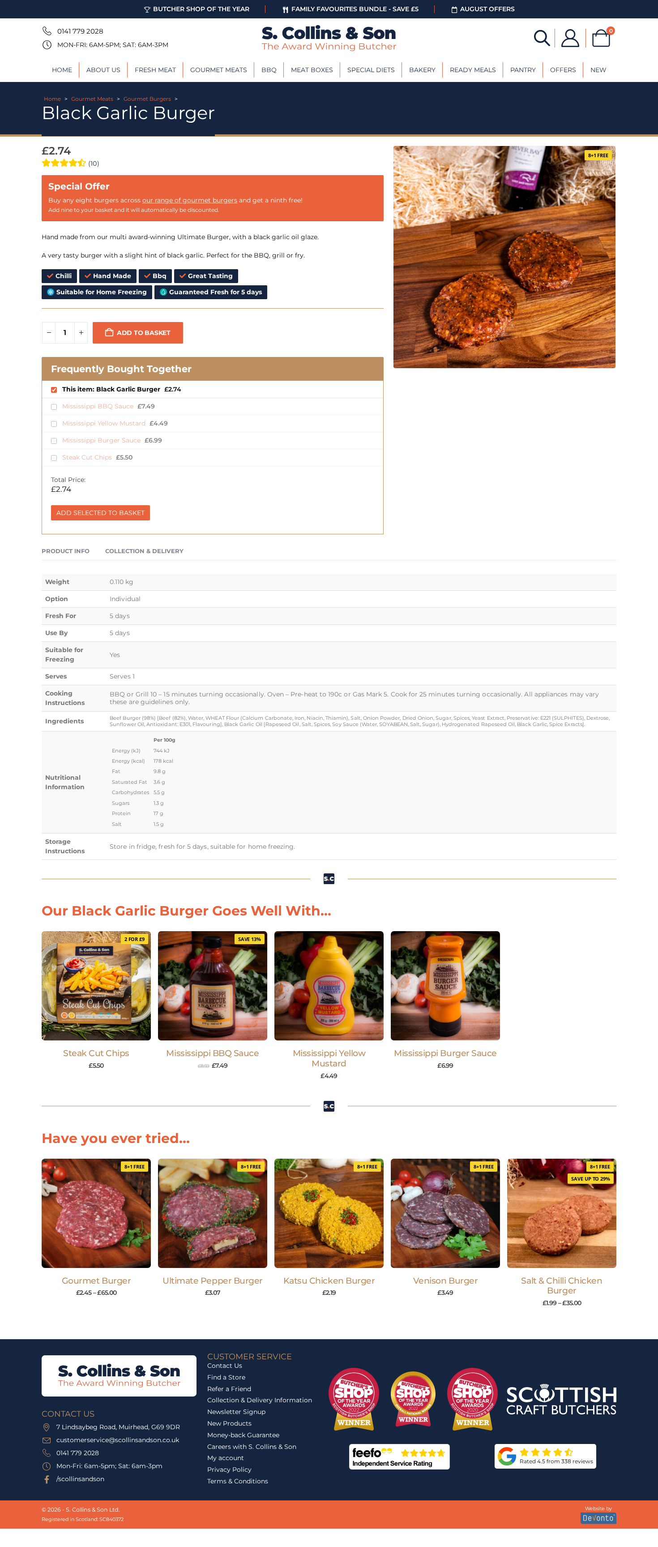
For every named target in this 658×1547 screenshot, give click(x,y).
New (598, 70)
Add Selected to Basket (100, 513)
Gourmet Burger (96, 1281)
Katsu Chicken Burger (329, 1281)
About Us (103, 70)
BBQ (269, 70)
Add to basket (144, 333)
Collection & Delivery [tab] (144, 550)
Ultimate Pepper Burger (212, 1281)
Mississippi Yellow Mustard (104, 423)
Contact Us (224, 1366)
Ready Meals (473, 70)
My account (225, 1458)
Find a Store (226, 1377)
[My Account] (570, 38)
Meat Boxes (312, 70)
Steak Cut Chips (88, 457)
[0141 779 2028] (46, 30)
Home (62, 70)
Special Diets (371, 70)
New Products (229, 1423)
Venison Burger (445, 1281)
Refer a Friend (229, 1389)
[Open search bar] (542, 37)
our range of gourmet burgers (189, 200)
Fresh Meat (155, 70)
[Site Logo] (329, 38)
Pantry (523, 70)
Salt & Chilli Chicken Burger (561, 1286)
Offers (563, 70)
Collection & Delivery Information (259, 1401)
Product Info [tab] (66, 550)
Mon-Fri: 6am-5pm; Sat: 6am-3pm (112, 45)
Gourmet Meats (218, 70)
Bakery (422, 70)
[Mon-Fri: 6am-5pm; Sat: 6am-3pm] (46, 44)
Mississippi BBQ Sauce (98, 406)
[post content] (96, 985)
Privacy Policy (229, 1469)
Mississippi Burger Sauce (102, 440)
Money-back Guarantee (243, 1435)
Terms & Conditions (237, 1481)
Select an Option (100, 1259)
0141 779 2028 (80, 31)
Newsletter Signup (236, 1412)
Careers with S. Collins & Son (251, 1447)
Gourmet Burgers (147, 98)
